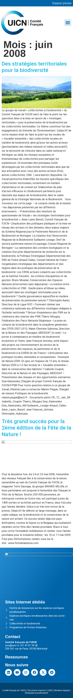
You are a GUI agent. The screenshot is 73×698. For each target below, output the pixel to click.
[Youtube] (17, 672)
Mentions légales (62, 690)
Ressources (16, 657)
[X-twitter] (43, 672)
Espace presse (61, 3)
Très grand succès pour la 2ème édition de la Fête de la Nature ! (36, 427)
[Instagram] (25, 672)
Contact (12, 636)
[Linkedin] (8, 672)
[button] (67, 22)
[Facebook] (34, 672)
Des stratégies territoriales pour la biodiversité (34, 66)
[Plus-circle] (51, 672)
